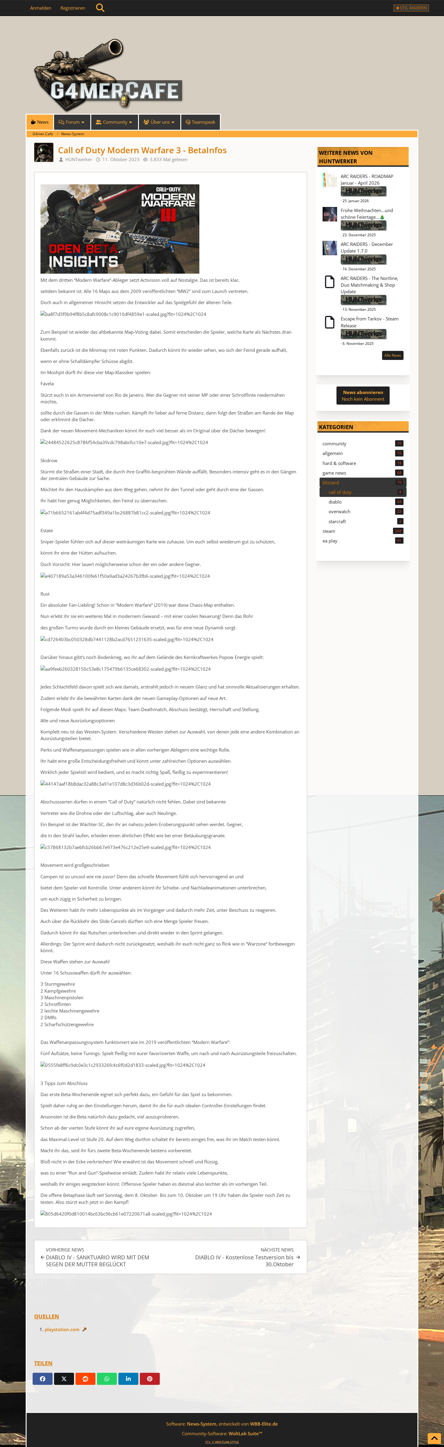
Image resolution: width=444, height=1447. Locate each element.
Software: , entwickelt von (222, 1424)
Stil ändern (413, 8)
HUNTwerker (338, 161)
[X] (64, 1379)
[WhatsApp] (107, 1379)
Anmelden (40, 8)
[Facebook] (43, 1379)
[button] (128, 1379)
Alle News (392, 355)
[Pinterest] (150, 1379)
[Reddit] (85, 1379)
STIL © (222, 1442)
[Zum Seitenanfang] (434, 1438)
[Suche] (100, 7)
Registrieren (72, 8)
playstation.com (62, 1329)
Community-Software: (222, 1433)
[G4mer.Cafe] (222, 27)
